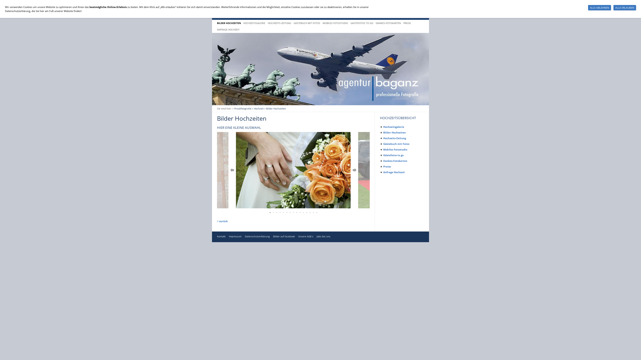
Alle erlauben (624, 7)
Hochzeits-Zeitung (394, 138)
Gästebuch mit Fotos (396, 144)
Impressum (235, 236)
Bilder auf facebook (284, 236)
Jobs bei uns (323, 236)
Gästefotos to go (393, 155)
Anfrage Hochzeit (394, 172)
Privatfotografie (242, 108)
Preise (387, 166)
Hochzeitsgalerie (393, 126)
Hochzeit (259, 108)
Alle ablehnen (599, 7)
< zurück (222, 221)
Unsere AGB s (305, 236)
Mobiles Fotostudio (395, 149)
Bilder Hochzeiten (276, 108)
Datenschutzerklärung (257, 236)
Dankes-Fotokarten (395, 160)
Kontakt (221, 236)
